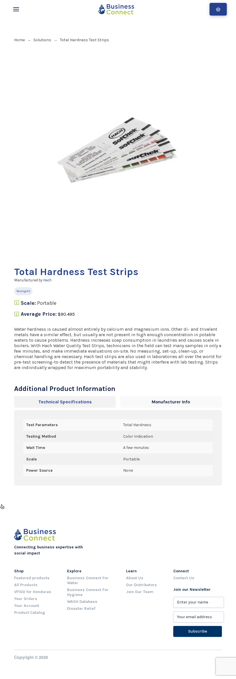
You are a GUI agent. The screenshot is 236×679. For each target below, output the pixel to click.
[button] (16, 9)
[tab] (65, 402)
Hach (47, 280)
